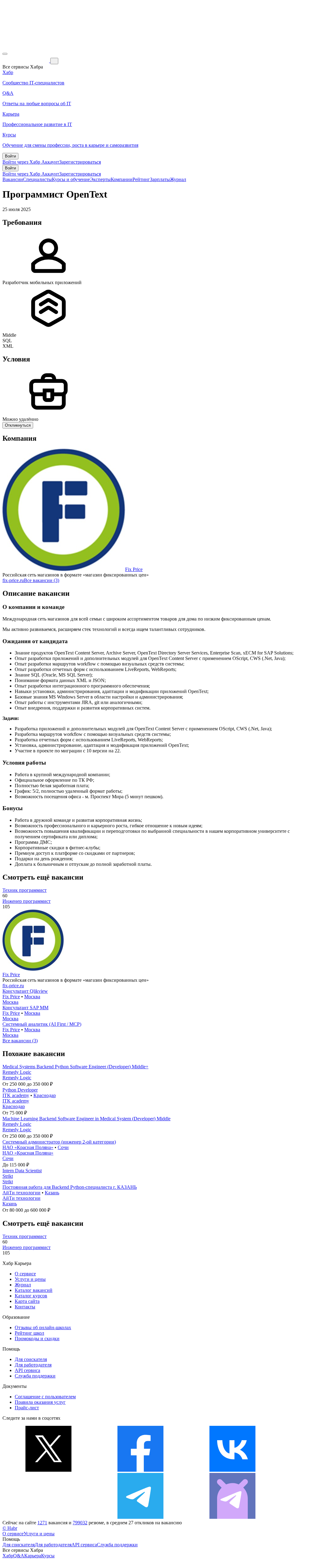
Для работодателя (33, 1364)
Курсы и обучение (71, 179)
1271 (42, 1522)
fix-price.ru (13, 580)
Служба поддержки (35, 1375)
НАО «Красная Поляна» (27, 1147)
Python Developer (20, 1089)
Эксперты (100, 179)
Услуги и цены (30, 1279)
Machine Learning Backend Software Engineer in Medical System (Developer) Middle (86, 1118)
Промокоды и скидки (37, 1338)
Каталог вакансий (33, 1290)
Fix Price (134, 569)
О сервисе (25, 1273)
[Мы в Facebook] (140, 1470)
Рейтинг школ (29, 1333)
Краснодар (44, 1095)
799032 (80, 1522)
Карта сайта (27, 1301)
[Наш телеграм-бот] (232, 1517)
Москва (32, 996)
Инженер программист (26, 901)
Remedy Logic (16, 1072)
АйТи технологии (21, 1192)
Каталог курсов (31, 1295)
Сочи (63, 1147)
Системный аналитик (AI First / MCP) (41, 1024)
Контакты (25, 1306)
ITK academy (15, 1095)
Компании (121, 179)
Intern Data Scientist (22, 1170)
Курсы (48, 1555)
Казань (52, 1192)
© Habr (9, 1528)
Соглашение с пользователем (45, 1396)
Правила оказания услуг (40, 1402)
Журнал (178, 179)
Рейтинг (141, 179)
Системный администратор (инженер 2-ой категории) (59, 1141)
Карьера (32, 1555)
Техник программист (24, 890)
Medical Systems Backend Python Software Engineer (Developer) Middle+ (75, 1066)
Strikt (7, 1176)
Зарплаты (160, 179)
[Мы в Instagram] (48, 1517)
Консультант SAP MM (25, 1007)
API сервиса (27, 1370)
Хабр (7, 1555)
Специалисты (37, 179)
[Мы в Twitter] (48, 1470)
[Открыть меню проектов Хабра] (4, 54)
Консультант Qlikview (25, 991)
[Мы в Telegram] (140, 1517)
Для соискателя (31, 1359)
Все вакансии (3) (41, 580)
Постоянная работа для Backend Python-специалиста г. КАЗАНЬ (69, 1187)
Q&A (18, 1555)
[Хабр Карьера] (26, 60)
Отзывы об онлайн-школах (43, 1327)
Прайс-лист (27, 1407)
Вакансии (12, 179)
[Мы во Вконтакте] (232, 1470)
